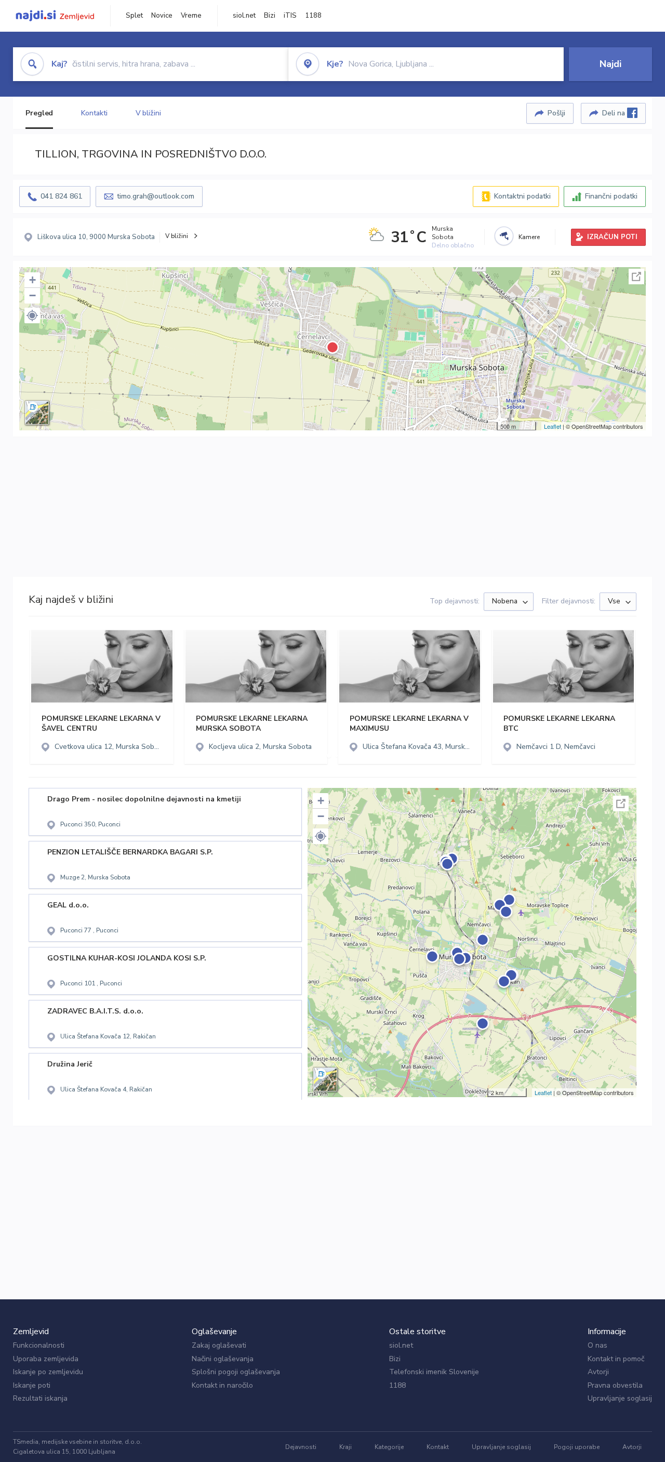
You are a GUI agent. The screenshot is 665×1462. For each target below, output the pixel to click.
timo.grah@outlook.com (155, 196)
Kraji (345, 1447)
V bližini (148, 113)
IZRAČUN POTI (612, 237)
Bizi (269, 15)
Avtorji (598, 1372)
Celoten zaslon (636, 276)
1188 (313, 15)
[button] (32, 315)
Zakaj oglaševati (219, 1345)
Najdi (610, 64)
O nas (597, 1345)
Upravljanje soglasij (620, 1398)
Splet (134, 15)
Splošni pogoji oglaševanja (236, 1372)
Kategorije (389, 1447)
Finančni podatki (611, 196)
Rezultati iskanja (40, 1398)
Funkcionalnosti (38, 1345)
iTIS (290, 15)
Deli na (614, 113)
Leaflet (552, 426)
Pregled (39, 113)
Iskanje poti (31, 1385)
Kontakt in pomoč (616, 1359)
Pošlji (556, 113)
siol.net (244, 15)
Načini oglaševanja (223, 1359)
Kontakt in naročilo (222, 1385)
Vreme (191, 15)
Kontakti (94, 113)
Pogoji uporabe (577, 1447)
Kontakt (438, 1447)
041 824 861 (61, 196)
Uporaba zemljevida (45, 1359)
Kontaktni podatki (522, 196)
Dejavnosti (300, 1447)
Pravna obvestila (615, 1385)
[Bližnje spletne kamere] (504, 236)
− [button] (32, 295)
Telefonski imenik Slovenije (434, 1372)
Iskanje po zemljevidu (48, 1372)
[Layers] (36, 412)
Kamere (529, 237)
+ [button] (32, 279)
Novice (161, 15)
